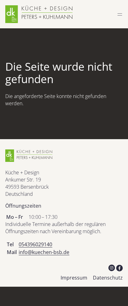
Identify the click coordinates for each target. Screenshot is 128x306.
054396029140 (35, 244)
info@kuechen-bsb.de (44, 252)
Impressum (74, 277)
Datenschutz (108, 277)
